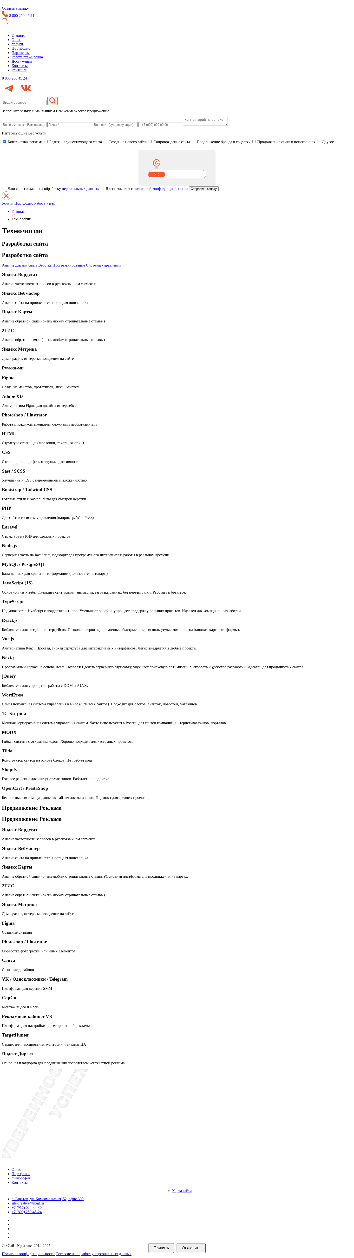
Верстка (45, 265)
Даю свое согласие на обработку (53, 189)
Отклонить (191, 1248)
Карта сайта (182, 1191)
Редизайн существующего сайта (75, 142)
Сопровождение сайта (171, 142)
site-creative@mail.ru (28, 1203)
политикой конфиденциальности (161, 189)
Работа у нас (44, 203)
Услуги (17, 44)
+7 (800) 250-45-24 (27, 1212)
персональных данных (80, 189)
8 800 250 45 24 (21, 15)
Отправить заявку (204, 189)
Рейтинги (19, 70)
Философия (21, 1178)
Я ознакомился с (146, 189)
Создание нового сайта (127, 142)
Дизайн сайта (26, 265)
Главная (18, 35)
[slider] (156, 174)
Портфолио (21, 48)
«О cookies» (223, 1238)
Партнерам (21, 53)
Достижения (22, 61)
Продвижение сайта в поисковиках (285, 142)
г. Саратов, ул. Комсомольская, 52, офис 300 (48, 1199)
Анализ (8, 265)
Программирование (69, 265)
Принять (161, 1248)
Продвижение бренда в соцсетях (223, 142)
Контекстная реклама (25, 142)
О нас (16, 40)
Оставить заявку (15, 8)
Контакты (20, 66)
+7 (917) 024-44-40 (27, 1207)
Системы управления (103, 265)
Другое (327, 142)
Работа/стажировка (27, 57)
